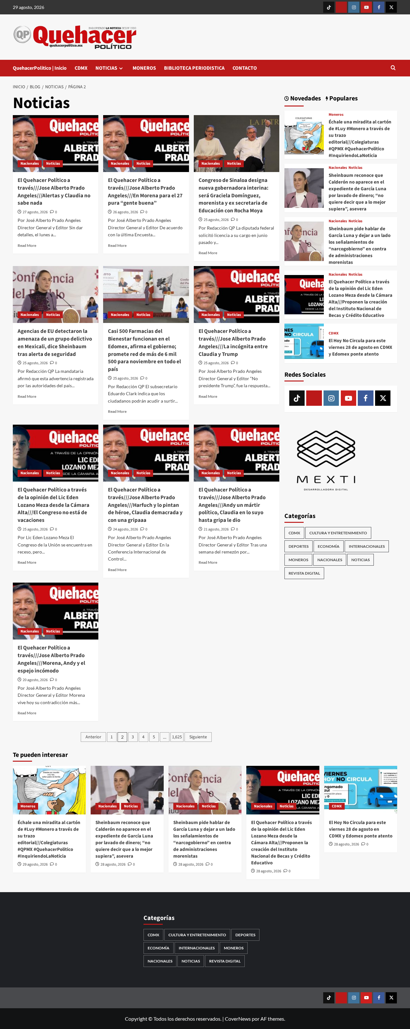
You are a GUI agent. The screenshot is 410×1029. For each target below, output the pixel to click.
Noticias (53, 163)
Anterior (93, 737)
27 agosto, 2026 (35, 212)
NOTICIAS (106, 68)
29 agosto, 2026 (35, 864)
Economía (329, 546)
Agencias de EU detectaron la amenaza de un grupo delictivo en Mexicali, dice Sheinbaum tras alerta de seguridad (55, 342)
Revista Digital (304, 573)
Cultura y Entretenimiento (338, 532)
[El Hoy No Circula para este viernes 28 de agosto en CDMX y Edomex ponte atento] (304, 343)
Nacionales (29, 163)
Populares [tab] (343, 98)
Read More (27, 245)
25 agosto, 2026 (216, 220)
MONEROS (144, 68)
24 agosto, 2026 (125, 529)
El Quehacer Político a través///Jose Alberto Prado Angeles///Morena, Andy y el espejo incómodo (51, 659)
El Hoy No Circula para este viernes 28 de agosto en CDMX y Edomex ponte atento (360, 347)
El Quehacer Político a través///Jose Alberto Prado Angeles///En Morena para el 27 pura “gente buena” (145, 192)
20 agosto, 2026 (35, 680)
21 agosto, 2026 (216, 529)
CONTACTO (245, 68)
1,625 (177, 737)
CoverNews (238, 1019)
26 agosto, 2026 (125, 212)
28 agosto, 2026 (113, 864)
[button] (393, 68)
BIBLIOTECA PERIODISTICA (194, 68)
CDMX (81, 68)
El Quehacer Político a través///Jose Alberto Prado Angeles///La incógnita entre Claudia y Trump (233, 342)
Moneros (336, 114)
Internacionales (367, 546)
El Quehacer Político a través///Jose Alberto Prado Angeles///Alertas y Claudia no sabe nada (54, 192)
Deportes (298, 546)
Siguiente (198, 737)
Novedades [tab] (305, 98)
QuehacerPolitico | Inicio (40, 68)
